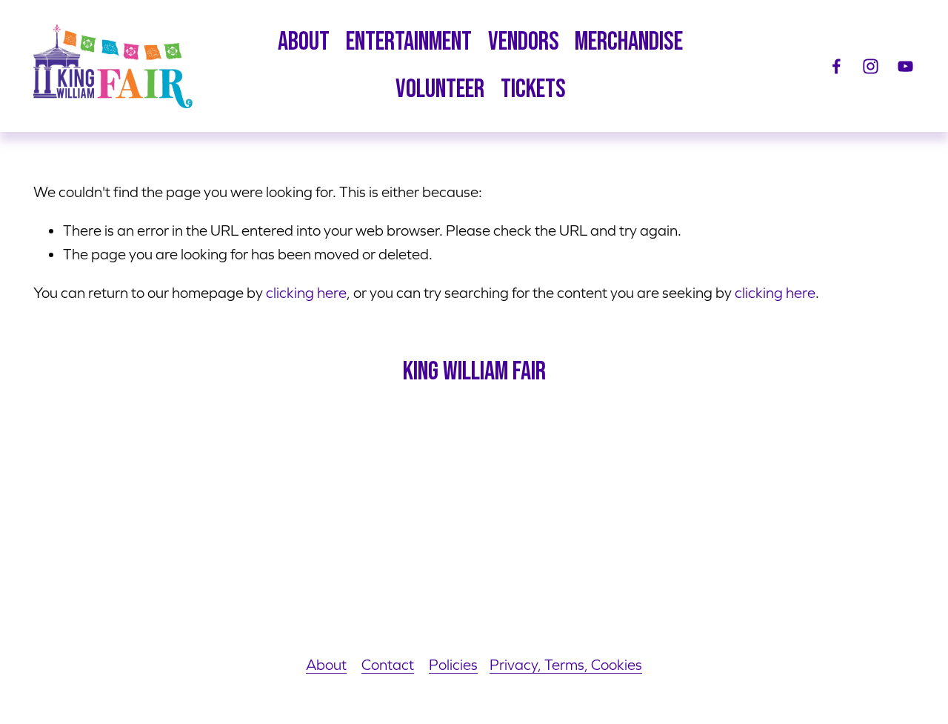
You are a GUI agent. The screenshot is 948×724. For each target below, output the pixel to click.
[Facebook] (836, 66)
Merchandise (629, 42)
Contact (387, 665)
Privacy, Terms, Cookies (566, 665)
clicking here (306, 293)
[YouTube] (905, 66)
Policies (453, 665)
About (326, 665)
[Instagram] (870, 66)
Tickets (533, 89)
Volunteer (439, 89)
